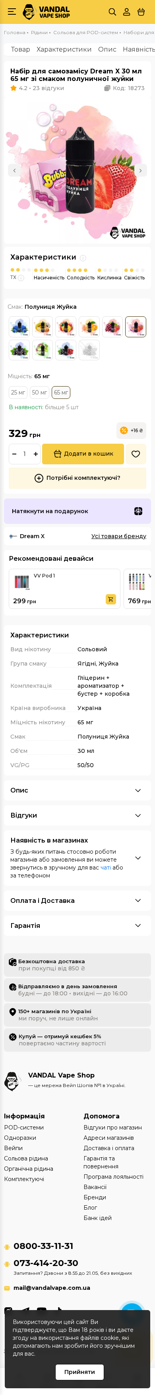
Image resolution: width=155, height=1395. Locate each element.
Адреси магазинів (108, 1137)
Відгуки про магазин (112, 1127)
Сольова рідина (26, 1158)
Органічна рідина (28, 1168)
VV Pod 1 (44, 576)
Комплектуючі (24, 1179)
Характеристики (64, 49)
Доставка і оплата (108, 1148)
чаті (106, 867)
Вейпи (13, 1148)
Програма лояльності (113, 1176)
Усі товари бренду (118, 536)
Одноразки (20, 1137)
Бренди (94, 1197)
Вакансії (95, 1187)
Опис (107, 49)
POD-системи (24, 1127)
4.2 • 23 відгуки (41, 88)
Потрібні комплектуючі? (83, 477)
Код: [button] (129, 88)
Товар (20, 49)
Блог (90, 1207)
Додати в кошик (88, 453)
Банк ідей (97, 1218)
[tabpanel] (77, 170)
